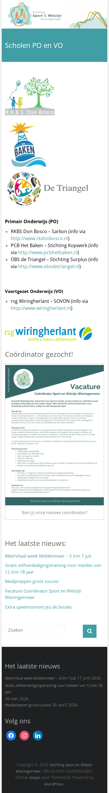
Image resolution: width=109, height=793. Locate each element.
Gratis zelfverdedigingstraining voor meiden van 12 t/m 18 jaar (53, 568)
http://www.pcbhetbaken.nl (48, 252)
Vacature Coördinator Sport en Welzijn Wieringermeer (43, 594)
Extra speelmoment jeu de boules (38, 607)
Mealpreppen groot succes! (32, 581)
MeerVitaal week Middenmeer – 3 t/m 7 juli (48, 556)
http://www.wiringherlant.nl (41, 308)
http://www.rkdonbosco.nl (39, 238)
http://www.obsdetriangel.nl (48, 266)
